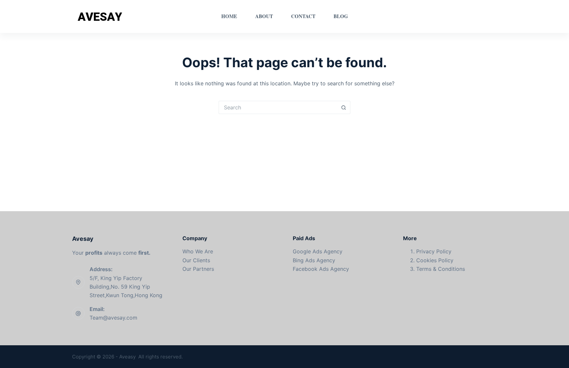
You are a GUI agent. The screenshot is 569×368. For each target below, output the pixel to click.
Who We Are (197, 251)
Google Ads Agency (317, 251)
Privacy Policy (433, 251)
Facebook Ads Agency (321, 269)
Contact (303, 16)
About (264, 16)
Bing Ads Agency (314, 260)
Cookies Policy (434, 260)
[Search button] (343, 107)
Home (229, 16)
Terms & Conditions (440, 269)
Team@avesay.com (113, 317)
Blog (341, 16)
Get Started (476, 16)
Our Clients (196, 260)
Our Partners (198, 269)
